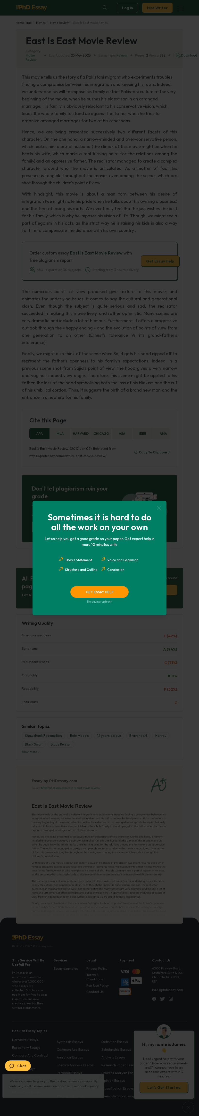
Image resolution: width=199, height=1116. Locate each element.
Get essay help (100, 592)
